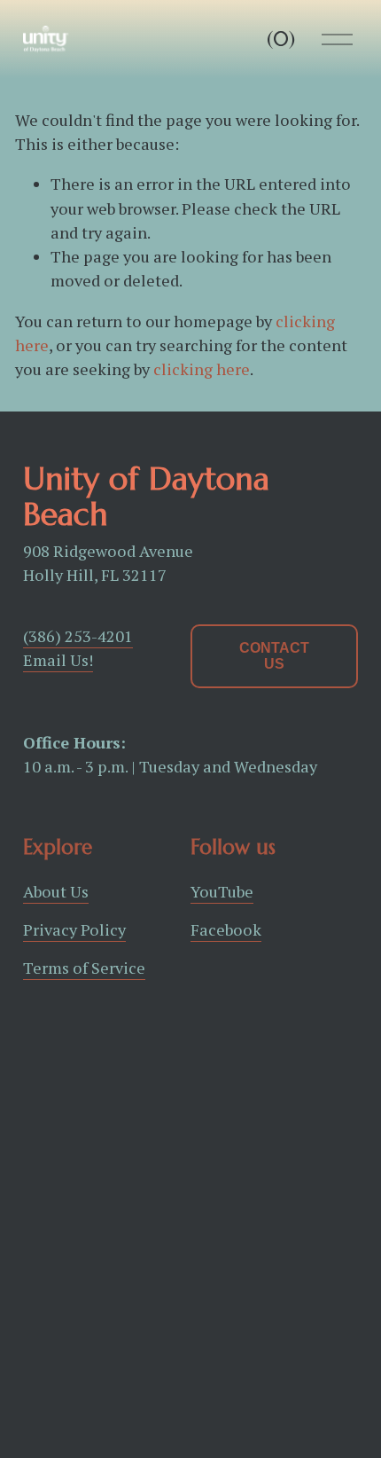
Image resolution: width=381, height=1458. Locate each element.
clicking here (201, 369)
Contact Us (274, 655)
